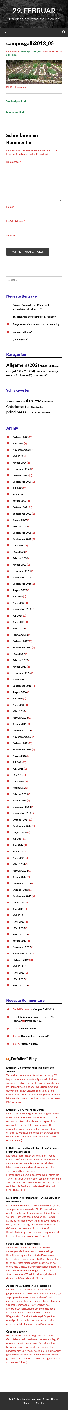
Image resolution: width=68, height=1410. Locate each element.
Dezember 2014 (22, 806)
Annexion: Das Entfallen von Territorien (28, 1285)
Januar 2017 (19, 666)
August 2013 (20, 902)
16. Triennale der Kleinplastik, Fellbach (34, 316)
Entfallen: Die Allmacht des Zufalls (25, 1109)
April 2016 (18, 704)
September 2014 (22, 825)
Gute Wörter (37, 407)
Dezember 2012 (22, 947)
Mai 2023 (18, 494)
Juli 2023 (18, 487)
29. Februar (34, 10)
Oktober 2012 (21, 959)
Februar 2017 (20, 660)
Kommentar (13, 161)
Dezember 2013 (22, 883)
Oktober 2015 (21, 743)
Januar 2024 (19, 462)
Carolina (40, 1402)
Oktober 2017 (21, 641)
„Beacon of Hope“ (22, 331)
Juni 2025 (18, 443)
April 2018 (18, 621)
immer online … (33, 1020)
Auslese (33, 400)
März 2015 (19, 787)
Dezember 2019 (22, 570)
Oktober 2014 (21, 819)
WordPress (43, 1399)
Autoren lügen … (30, 1043)
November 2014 (22, 813)
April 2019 (18, 602)
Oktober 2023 (21, 475)
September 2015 (22, 749)
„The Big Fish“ (20, 339)
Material (53, 371)
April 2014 (18, 857)
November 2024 (22, 449)
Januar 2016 (19, 723)
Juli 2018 (18, 615)
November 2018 (22, 609)
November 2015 (22, 736)
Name (10, 206)
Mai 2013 (18, 915)
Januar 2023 (19, 500)
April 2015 (18, 781)
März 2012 (19, 978)
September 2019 (22, 583)
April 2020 (18, 545)
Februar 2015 (20, 794)
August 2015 (20, 755)
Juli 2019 (18, 596)
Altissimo (11, 401)
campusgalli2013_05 (31, 51)
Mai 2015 (18, 774)
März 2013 (19, 927)
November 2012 (22, 953)
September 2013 (22, 896)
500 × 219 (11, 55)
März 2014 (19, 864)
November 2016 (22, 679)
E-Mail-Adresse (15, 221)
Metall (10, 375)
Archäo (45, 366)
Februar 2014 (20, 870)
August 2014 (20, 832)
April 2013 (18, 921)
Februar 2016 (20, 717)
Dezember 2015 (22, 730)
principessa (16, 412)
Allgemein (22, 365)
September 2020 (22, 539)
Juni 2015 (18, 768)
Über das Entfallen (16, 1331)
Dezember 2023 (22, 468)
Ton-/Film (30, 413)
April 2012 (18, 972)
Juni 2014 (18, 845)
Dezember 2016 (22, 672)
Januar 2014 (19, 876)
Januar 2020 (19, 564)
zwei (37, 412)
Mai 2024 (18, 456)
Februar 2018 (20, 634)
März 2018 (19, 628)
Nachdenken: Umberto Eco (36, 1035)
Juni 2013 (18, 908)
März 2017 (19, 653)
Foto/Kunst (47, 401)
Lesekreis (25, 371)
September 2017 (22, 647)
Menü (7, 32)
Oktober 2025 (21, 436)
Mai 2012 (18, 966)
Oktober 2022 (21, 507)
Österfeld (45, 412)
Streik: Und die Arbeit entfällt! (23, 1243)
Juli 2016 (18, 698)
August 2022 (20, 519)
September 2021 (22, 532)
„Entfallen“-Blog (23, 1058)
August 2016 (20, 692)
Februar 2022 (20, 526)
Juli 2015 (18, 762)
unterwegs (40, 375)
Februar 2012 (20, 985)
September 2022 (22, 513)
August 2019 (20, 590)
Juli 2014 (18, 838)
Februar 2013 (20, 934)
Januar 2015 (19, 800)
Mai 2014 (18, 851)
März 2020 (19, 551)
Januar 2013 (19, 940)
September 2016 (22, 685)
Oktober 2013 (21, 889)
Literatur (42, 371)
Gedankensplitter (18, 407)
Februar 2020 (20, 558)
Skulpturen (24, 375)
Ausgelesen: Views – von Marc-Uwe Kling (36, 324)
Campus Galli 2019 (43, 1009)
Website (10, 235)
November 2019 (22, 577)
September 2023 (22, 481)
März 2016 (19, 711)
